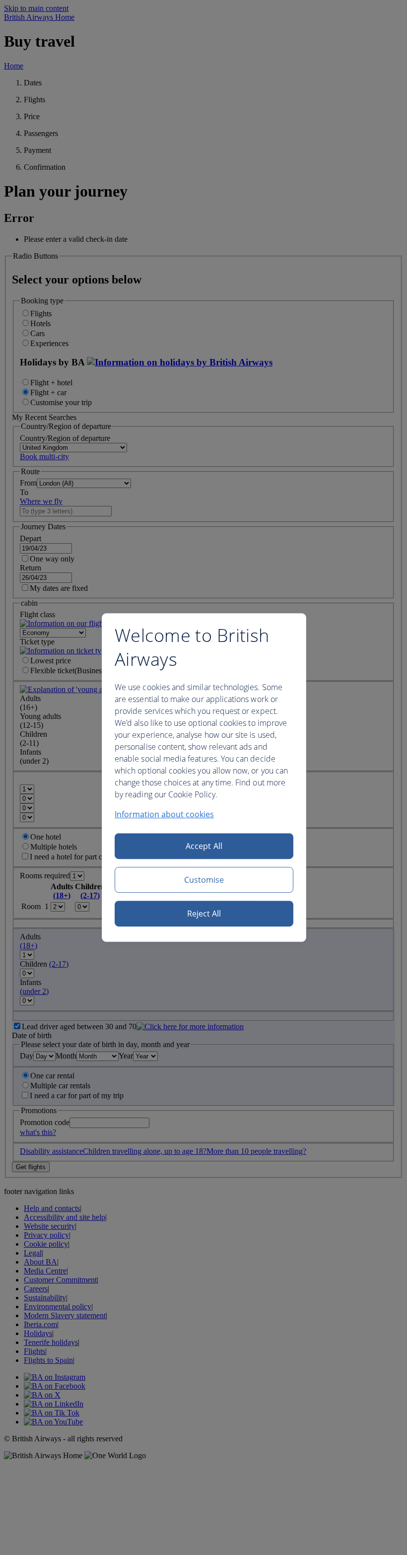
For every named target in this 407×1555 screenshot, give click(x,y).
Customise (204, 879)
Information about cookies (164, 814)
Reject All (204, 913)
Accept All (204, 846)
